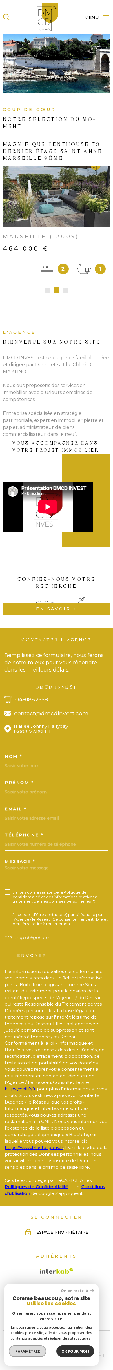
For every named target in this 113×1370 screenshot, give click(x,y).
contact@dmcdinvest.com (51, 713)
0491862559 (31, 699)
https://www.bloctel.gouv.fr (34, 1147)
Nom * (14, 756)
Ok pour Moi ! (75, 1351)
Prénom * (19, 783)
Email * (16, 809)
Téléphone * (24, 835)
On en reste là (74, 1291)
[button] (48, 290)
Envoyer (32, 955)
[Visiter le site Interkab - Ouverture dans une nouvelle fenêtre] (56, 1271)
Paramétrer (27, 1351)
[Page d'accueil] (47, 17)
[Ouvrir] (6, 17)
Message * (20, 861)
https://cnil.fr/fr (20, 1089)
